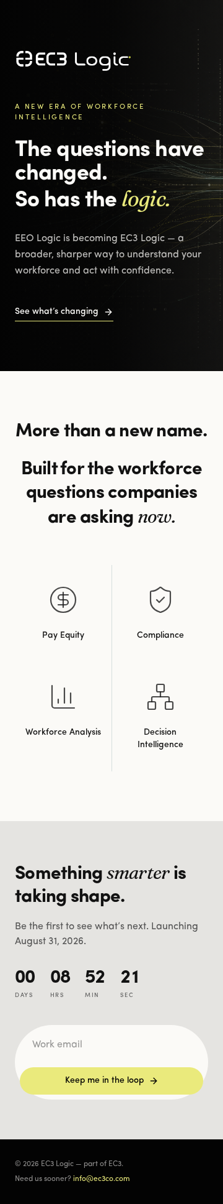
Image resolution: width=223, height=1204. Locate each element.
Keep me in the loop (104, 1080)
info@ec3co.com (101, 1179)
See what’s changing (56, 311)
